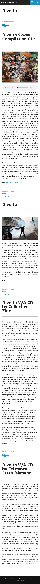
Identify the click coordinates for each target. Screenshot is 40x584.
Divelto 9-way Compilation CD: (18, 37)
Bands (4, 194)
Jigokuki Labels (9, 2)
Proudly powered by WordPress (14, 579)
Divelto (6, 27)
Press (4, 292)
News (4, 24)
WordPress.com (20, 581)
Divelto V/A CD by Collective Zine (17, 307)
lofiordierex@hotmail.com (13, 183)
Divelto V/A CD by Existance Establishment (17, 469)
